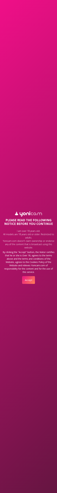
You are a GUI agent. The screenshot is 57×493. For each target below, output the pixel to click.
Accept (28, 280)
